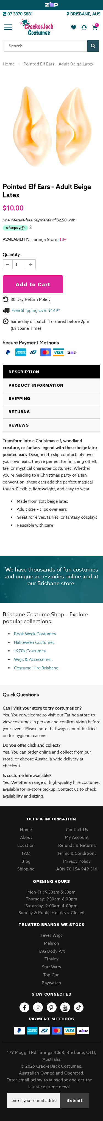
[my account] (84, 27)
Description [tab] (24, 371)
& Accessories (37, 659)
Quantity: (12, 254)
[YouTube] (65, 1007)
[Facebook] (24, 1007)
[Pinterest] (52, 1007)
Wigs (19, 659)
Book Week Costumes (35, 633)
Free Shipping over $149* (36, 310)
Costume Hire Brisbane (36, 668)
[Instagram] (38, 1007)
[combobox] (51, 46)
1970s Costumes (30, 650)
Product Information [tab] (36, 385)
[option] (51, 4)
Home (9, 64)
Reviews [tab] (19, 425)
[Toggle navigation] (8, 27)
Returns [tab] (19, 411)
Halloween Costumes (34, 642)
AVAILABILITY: (16, 239)
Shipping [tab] (19, 398)
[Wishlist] (73, 27)
